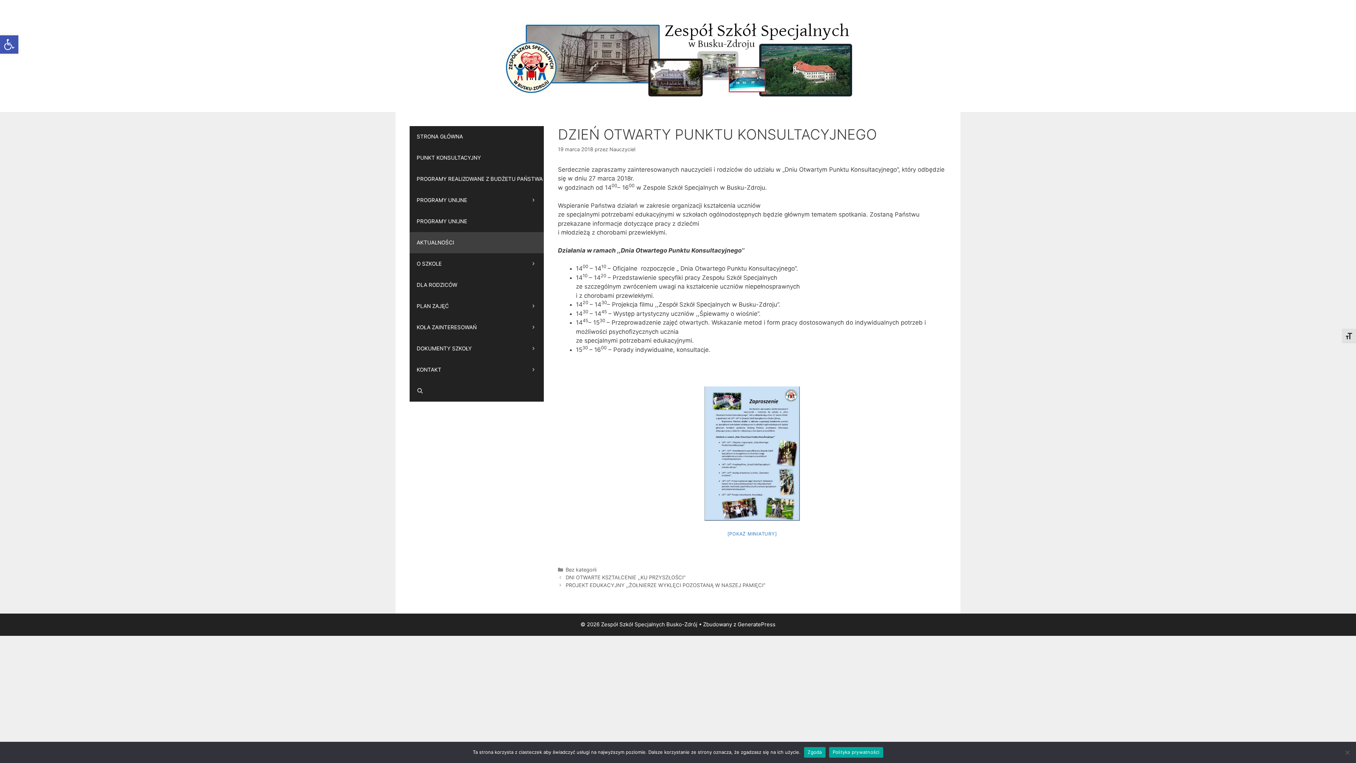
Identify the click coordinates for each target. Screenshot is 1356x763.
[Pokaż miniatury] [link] (752, 534)
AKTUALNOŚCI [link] (435, 242)
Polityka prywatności (856, 752)
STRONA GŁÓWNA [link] (440, 136)
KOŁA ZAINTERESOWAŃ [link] (447, 327)
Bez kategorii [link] (581, 570)
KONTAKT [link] (429, 369)
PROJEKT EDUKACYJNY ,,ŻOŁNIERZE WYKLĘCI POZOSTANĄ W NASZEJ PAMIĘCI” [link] (666, 585)
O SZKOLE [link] (429, 263)
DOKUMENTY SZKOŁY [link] (444, 348)
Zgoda (815, 752)
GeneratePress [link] (756, 624)
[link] (9, 44)
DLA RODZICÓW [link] (437, 285)
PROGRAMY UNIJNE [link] (442, 200)
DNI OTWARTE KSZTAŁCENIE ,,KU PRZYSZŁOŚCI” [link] (626, 577)
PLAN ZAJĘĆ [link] (433, 306)
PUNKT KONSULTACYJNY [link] (449, 157)
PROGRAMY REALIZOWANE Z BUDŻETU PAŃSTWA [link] (480, 179)
